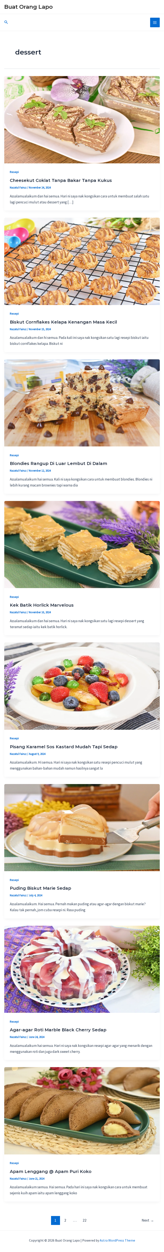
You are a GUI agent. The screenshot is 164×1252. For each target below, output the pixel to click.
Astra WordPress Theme (117, 1240)
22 (84, 1220)
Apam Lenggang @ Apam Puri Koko (50, 1171)
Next (148, 1220)
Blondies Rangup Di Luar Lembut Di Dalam (58, 463)
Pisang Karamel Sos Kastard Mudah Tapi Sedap (63, 746)
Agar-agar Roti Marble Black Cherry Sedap (58, 1029)
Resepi (14, 172)
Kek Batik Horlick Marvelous (42, 605)
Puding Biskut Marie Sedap (40, 888)
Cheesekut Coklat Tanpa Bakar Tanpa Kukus (61, 180)
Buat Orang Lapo (28, 6)
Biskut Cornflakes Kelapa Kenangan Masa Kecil (63, 322)
